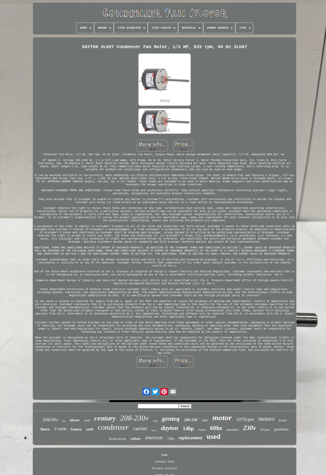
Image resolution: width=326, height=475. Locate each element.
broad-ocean (117, 438)
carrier (140, 428)
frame (283, 420)
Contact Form (164, 461)
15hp (155, 421)
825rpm (265, 429)
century (105, 418)
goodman (281, 429)
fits (63, 421)
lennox (76, 429)
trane (60, 429)
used (213, 436)
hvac (154, 430)
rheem (202, 429)
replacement (190, 437)
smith (87, 420)
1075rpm (245, 419)
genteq (171, 418)
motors (266, 419)
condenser (113, 427)
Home (164, 455)
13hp (170, 438)
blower (75, 420)
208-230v (134, 418)
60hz (216, 428)
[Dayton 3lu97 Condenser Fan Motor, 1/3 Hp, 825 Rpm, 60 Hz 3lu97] (164, 80)
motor (222, 417)
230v (249, 427)
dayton (169, 427)
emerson (154, 437)
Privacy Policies (164, 468)
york (89, 429)
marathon (233, 429)
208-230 (190, 420)
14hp (188, 428)
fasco (45, 429)
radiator (136, 438)
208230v (50, 419)
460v (205, 420)
